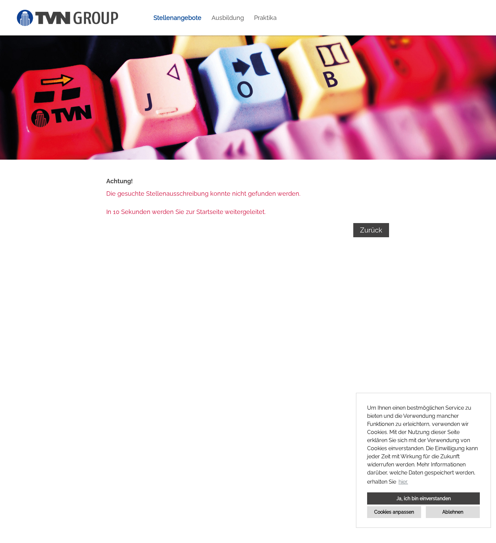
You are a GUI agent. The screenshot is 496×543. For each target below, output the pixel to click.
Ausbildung (228, 17)
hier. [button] (403, 482)
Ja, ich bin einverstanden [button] (423, 498)
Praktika (265, 17)
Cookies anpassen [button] (394, 512)
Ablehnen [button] (452, 512)
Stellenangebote (177, 17)
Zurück (371, 230)
